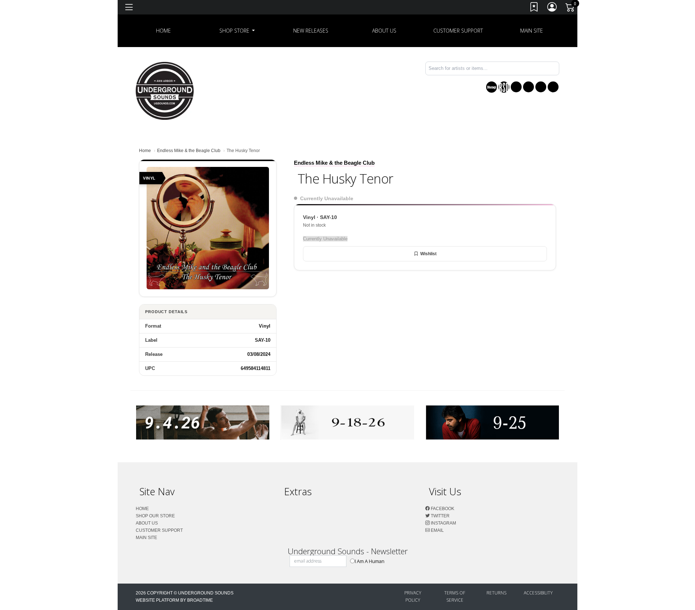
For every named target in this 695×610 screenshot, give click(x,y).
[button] (237, 30)
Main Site (531, 30)
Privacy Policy (412, 596)
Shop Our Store (155, 515)
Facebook (442, 508)
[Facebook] (516, 87)
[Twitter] (528, 87)
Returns (496, 593)
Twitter (440, 515)
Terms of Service (454, 596)
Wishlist (428, 253)
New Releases (310, 30)
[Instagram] (541, 87)
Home (145, 150)
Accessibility (538, 593)
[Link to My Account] (552, 8)
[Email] (553, 87)
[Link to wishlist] (534, 8)
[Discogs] (491, 87)
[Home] (165, 90)
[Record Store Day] (504, 87)
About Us (384, 30)
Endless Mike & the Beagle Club (188, 150)
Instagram (443, 523)
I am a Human (369, 561)
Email (437, 530)
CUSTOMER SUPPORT (458, 30)
